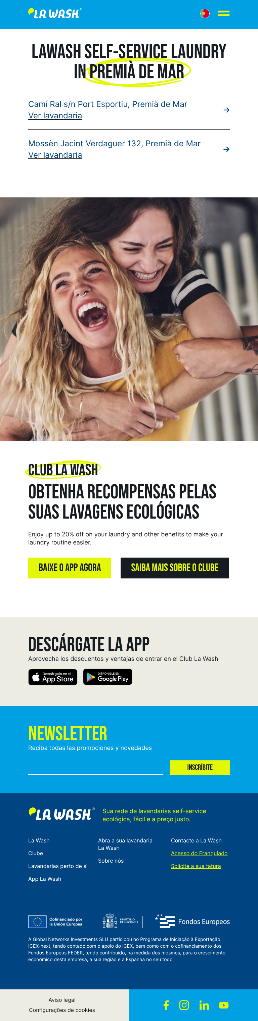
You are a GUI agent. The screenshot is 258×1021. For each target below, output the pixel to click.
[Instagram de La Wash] (184, 1005)
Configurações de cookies (62, 1010)
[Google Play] (107, 678)
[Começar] (55, 14)
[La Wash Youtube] (224, 1005)
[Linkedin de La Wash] (204, 1005)
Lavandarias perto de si (58, 866)
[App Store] (53, 678)
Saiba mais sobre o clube (174, 568)
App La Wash (44, 878)
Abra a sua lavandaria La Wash (125, 844)
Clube (35, 853)
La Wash (39, 840)
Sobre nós (111, 860)
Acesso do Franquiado (199, 853)
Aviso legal (62, 999)
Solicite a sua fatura (196, 866)
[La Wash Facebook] (166, 1005)
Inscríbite (200, 767)
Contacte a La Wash (196, 840)
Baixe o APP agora (70, 568)
